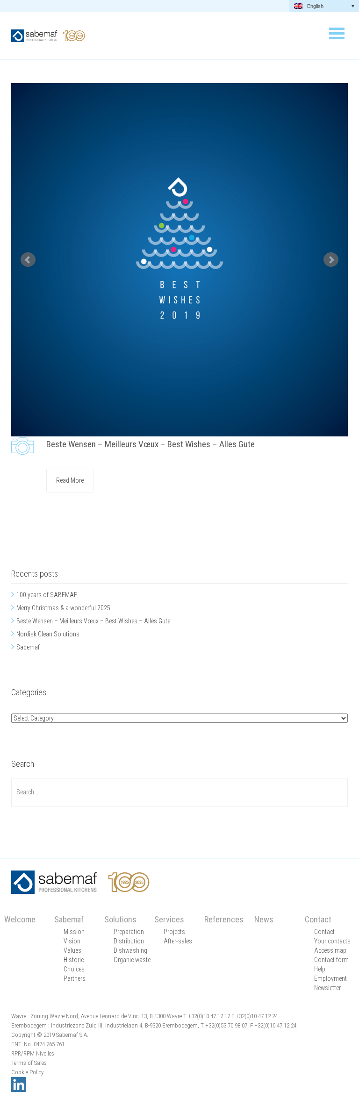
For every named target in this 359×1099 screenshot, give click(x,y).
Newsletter (327, 988)
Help (319, 969)
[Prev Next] (179, 259)
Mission (74, 931)
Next (330, 259)
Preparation (129, 931)
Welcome (20, 919)
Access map (330, 950)
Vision (72, 941)
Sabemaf (28, 647)
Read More (70, 480)
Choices (74, 969)
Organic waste (132, 959)
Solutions (120, 919)
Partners (75, 978)
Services (169, 919)
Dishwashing (130, 950)
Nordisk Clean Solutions (47, 634)
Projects (174, 931)
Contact (318, 919)
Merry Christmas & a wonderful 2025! (64, 608)
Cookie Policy (27, 1072)
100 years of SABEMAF (46, 595)
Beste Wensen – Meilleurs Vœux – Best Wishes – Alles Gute (150, 444)
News (263, 919)
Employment (330, 978)
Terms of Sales (29, 1062)
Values (72, 950)
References (224, 919)
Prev (28, 259)
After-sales (178, 941)
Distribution (129, 941)
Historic (74, 959)
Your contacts (332, 941)
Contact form (331, 959)
